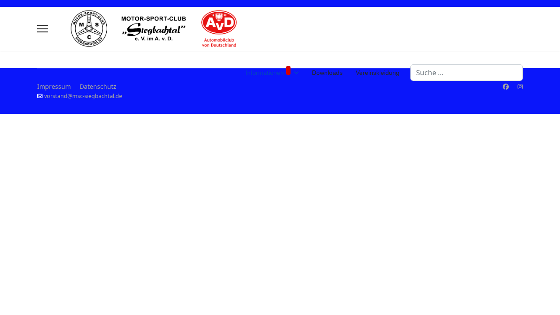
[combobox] (466, 72)
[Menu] (42, 29)
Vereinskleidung (377, 72)
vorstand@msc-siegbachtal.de (83, 96)
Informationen (264, 72)
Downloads (327, 72)
